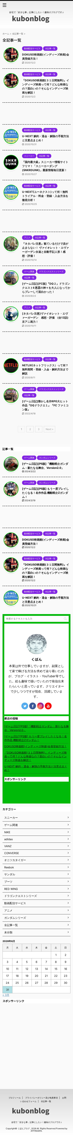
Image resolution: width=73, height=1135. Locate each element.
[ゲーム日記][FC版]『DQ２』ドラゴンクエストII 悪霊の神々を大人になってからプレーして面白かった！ (46, 287)
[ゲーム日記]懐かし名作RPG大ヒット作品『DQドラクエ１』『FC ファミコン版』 (45, 405)
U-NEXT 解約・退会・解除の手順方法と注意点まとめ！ (35, 768)
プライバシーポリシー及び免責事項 (41, 1097)
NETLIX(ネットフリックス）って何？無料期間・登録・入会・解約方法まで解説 (45, 369)
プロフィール (14, 1097)
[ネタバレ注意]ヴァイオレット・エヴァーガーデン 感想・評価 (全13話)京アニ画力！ (45, 317)
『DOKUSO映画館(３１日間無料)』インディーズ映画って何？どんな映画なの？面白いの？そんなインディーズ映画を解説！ (35, 756)
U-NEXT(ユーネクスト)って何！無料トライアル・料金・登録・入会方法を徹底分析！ (45, 196)
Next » (49, 429)
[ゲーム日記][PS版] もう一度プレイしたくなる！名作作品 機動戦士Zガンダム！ (45, 493)
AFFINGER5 (36, 1131)
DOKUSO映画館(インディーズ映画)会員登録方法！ (35, 746)
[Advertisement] (36, 114)
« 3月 (6, 995)
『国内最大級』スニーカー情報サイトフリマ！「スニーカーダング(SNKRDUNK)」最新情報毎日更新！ (45, 166)
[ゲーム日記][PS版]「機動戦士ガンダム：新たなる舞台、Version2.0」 (36, 728)
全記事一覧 (46, 1101)
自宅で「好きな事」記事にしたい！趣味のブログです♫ (36, 1122)
